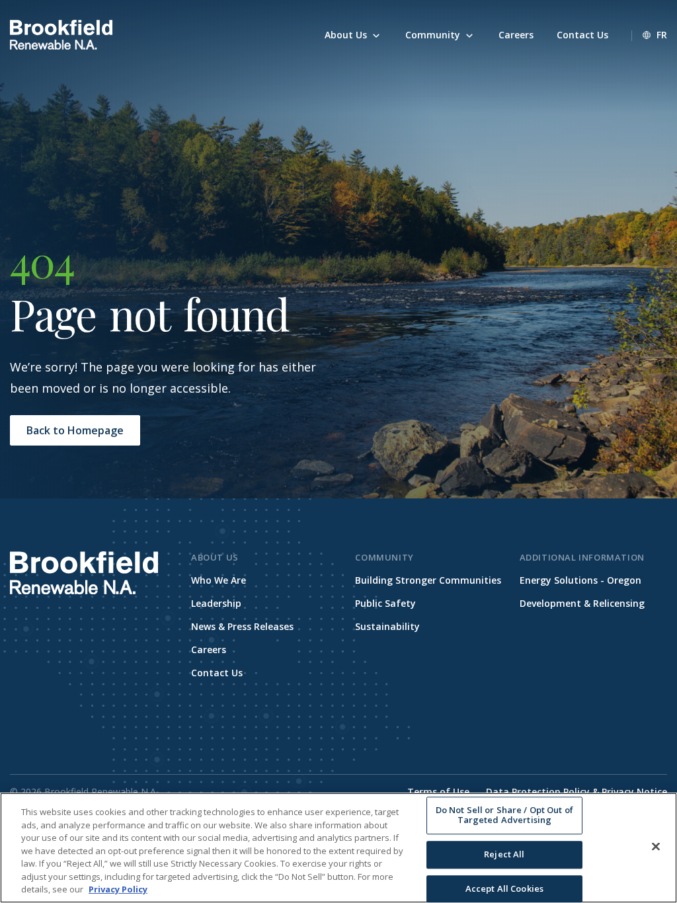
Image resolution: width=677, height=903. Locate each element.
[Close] (655, 846)
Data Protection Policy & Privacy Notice (576, 791)
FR (662, 34)
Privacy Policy (118, 889)
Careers (208, 649)
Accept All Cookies (504, 888)
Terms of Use (438, 791)
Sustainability (387, 626)
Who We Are (218, 580)
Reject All (504, 854)
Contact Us (217, 672)
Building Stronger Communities (428, 580)
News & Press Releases (242, 626)
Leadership (216, 603)
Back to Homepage (75, 430)
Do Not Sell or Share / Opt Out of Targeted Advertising (504, 815)
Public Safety (385, 603)
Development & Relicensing (582, 603)
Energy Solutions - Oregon (580, 580)
